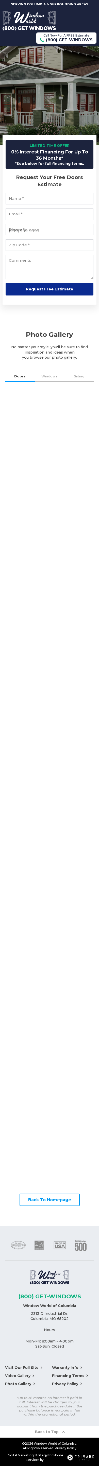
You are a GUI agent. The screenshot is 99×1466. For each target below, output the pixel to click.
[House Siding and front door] (72, 1064)
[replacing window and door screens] (72, 460)
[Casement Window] (72, 878)
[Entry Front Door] (26, 553)
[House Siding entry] (72, 1110)
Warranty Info (65, 1367)
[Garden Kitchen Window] (72, 924)
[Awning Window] (72, 646)
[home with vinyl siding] (72, 971)
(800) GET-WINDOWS (49, 1296)
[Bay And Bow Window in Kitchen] (26, 878)
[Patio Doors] (72, 414)
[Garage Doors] (26, 600)
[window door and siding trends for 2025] (26, 507)
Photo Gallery (18, 1384)
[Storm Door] (72, 600)
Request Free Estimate (49, 289)
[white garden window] (72, 692)
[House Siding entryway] (26, 1157)
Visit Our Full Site (22, 1367)
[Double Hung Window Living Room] (26, 924)
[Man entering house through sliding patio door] (26, 414)
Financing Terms (68, 1375)
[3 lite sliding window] (72, 785)
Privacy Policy (65, 1384)
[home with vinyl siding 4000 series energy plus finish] (72, 1017)
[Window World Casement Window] (26, 739)
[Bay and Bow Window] (72, 832)
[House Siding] (26, 971)
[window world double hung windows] (26, 646)
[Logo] (49, 1278)
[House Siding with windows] (26, 1110)
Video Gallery (17, 1375)
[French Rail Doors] (72, 553)
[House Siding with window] (26, 1064)
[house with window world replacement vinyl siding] (26, 1017)
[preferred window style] (26, 692)
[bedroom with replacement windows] (26, 785)
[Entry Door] (72, 507)
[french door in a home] (26, 460)
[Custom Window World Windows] (72, 739)
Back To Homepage (49, 1199)
